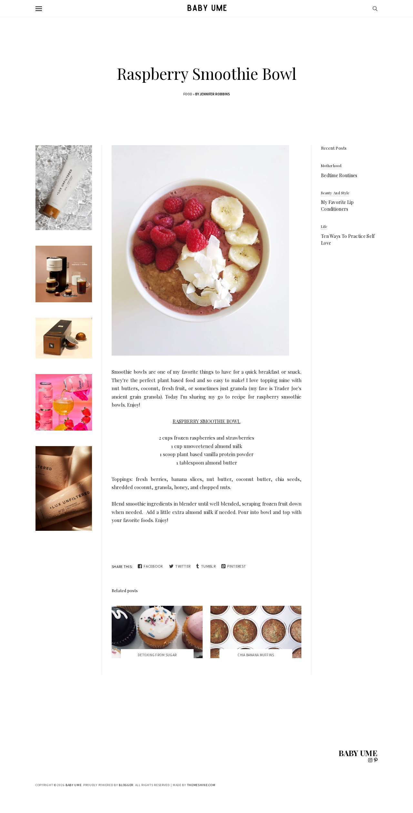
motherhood (331, 165)
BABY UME (358, 753)
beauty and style (335, 192)
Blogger (126, 785)
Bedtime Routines (339, 175)
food (187, 94)
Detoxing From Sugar (157, 655)
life (324, 226)
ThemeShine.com (201, 785)
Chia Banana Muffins (255, 655)
